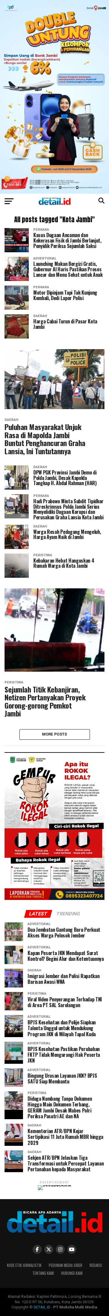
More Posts (54, 734)
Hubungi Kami (72, 1273)
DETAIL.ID (42, 1307)
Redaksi (96, 1265)
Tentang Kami (43, 1273)
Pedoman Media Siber (65, 1265)
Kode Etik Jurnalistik (24, 1265)
